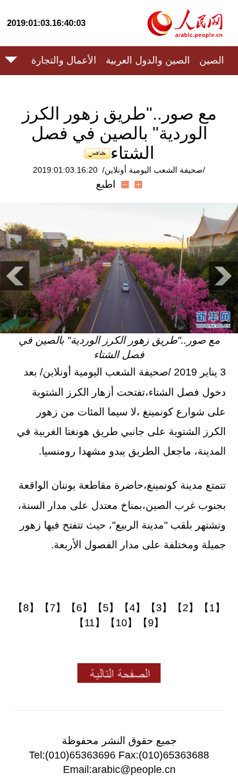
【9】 (150, 623)
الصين (211, 60)
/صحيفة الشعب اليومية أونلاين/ (153, 169)
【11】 (89, 623)
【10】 (121, 623)
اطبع (106, 184)
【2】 (185, 608)
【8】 (26, 608)
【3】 (159, 608)
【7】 (52, 608)
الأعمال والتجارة (63, 60)
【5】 (105, 608)
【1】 (212, 608)
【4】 (132, 608)
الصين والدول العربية (148, 60)
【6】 (79, 608)
